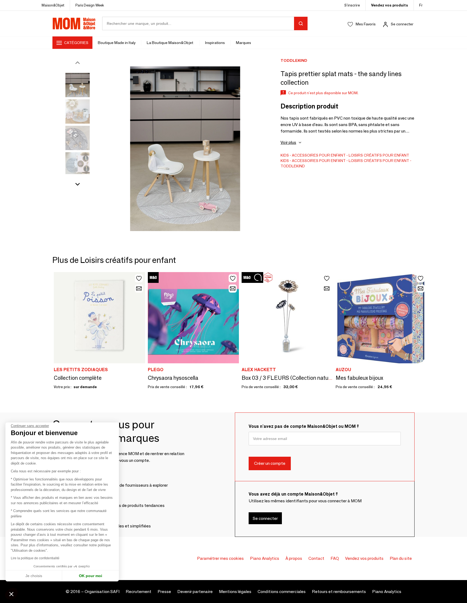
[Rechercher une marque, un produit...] (301, 23)
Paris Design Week (89, 5)
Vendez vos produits (389, 5)
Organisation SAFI (102, 591)
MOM (74, 23)
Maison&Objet (53, 5)
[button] (11, 593)
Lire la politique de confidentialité (35, 558)
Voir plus (288, 142)
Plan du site (401, 558)
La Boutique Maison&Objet (170, 42)
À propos (293, 558)
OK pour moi (90, 576)
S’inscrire (352, 5)
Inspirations (215, 42)
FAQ (335, 558)
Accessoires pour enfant (319, 155)
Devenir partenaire (195, 591)
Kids (285, 155)
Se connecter (402, 24)
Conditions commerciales (282, 591)
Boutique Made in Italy (117, 42)
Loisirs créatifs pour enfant (379, 155)
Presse (164, 591)
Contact (316, 558)
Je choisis (33, 576)
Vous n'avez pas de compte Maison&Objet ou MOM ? (304, 426)
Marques (243, 42)
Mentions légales (235, 591)
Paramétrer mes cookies (220, 558)
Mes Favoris (366, 24)
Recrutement (138, 591)
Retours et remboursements (339, 591)
